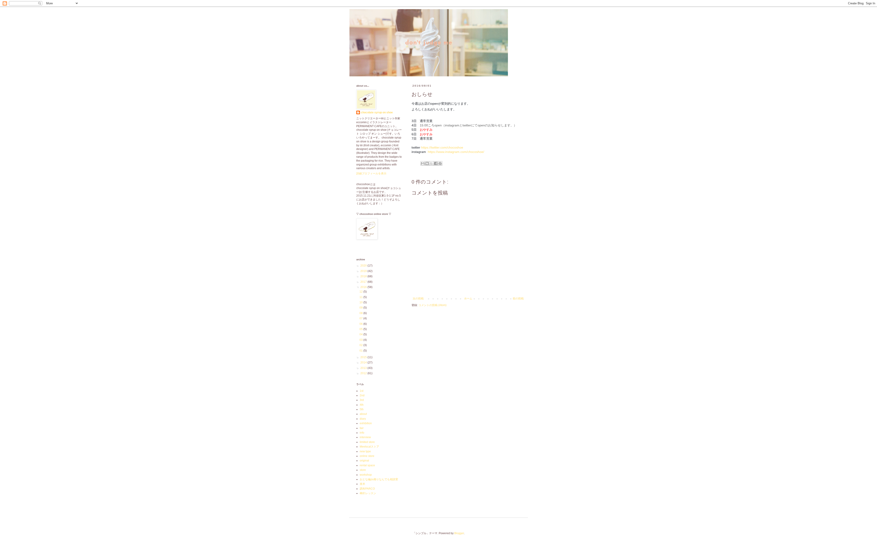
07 (361, 318)
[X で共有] (431, 163)
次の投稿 (418, 298)
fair (362, 428)
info (362, 432)
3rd (362, 400)
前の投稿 (518, 298)
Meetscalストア (369, 446)
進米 (362, 483)
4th (362, 404)
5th (362, 409)
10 (361, 302)
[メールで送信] (422, 163)
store (363, 470)
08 (361, 313)
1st (361, 390)
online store (367, 456)
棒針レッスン (368, 493)
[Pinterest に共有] (440, 163)
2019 (363, 271)
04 (361, 334)
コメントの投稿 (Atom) (432, 305)
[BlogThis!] (427, 163)
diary (363, 418)
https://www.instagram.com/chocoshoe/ (456, 152)
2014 (363, 362)
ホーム (468, 298)
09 (361, 307)
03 (361, 339)
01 (361, 350)
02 (361, 345)
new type (365, 451)
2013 (363, 368)
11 (361, 297)
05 (361, 329)
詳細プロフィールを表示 (371, 173)
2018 (363, 276)
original (364, 460)
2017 (363, 281)
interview (365, 437)
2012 (363, 373)
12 (361, 291)
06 (361, 323)
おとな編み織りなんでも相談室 (379, 479)
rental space (367, 465)
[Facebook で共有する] (435, 163)
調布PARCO (367, 488)
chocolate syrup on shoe (377, 112)
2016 (363, 287)
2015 (363, 357)
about (363, 414)
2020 (363, 265)
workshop (366, 474)
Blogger (459, 533)
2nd (362, 395)
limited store (367, 442)
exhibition (366, 423)
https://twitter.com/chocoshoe (442, 147)
